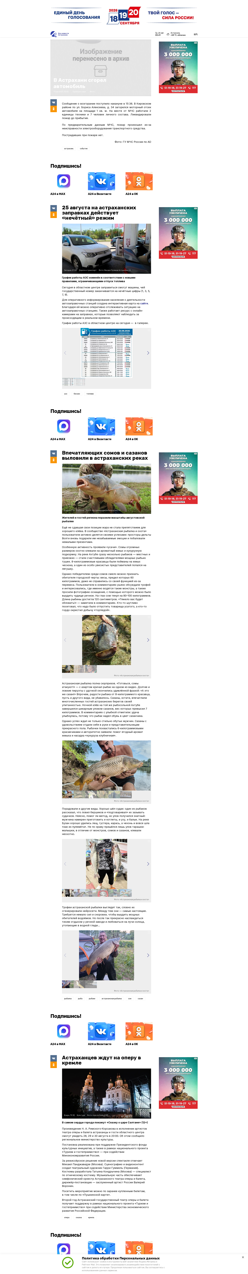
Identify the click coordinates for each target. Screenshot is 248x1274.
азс (65, 394)
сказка (79, 1217)
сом (129, 999)
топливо (90, 394)
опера (66, 1217)
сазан (140, 999)
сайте (144, 303)
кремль (91, 1217)
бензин (77, 394)
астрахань (68, 149)
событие (84, 149)
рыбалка (68, 999)
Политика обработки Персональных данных (121, 1258)
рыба (80, 999)
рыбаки (92, 999)
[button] (148, 353)
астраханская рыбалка (112, 999)
